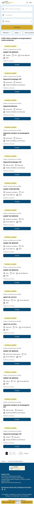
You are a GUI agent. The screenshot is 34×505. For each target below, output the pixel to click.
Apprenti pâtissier (10, 106)
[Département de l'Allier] (7, 2)
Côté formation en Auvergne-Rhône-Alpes (12, 477)
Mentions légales (27, 494)
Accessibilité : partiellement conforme (12, 494)
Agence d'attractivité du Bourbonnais (11, 482)
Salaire (17, 32)
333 (21, 453)
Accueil (3, 461)
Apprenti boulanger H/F (12, 79)
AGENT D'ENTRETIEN (11, 189)
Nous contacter (25, 496)
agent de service (10, 297)
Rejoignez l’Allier (5, 481)
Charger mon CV (26, 502)
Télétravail (6, 32)
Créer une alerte (7, 502)
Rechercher (17, 27)
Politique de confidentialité (12, 496)
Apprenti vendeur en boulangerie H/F (16, 134)
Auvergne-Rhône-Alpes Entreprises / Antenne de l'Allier (15, 479)
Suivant (26, 453)
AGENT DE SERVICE (10, 52)
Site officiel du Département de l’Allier (11, 476)
